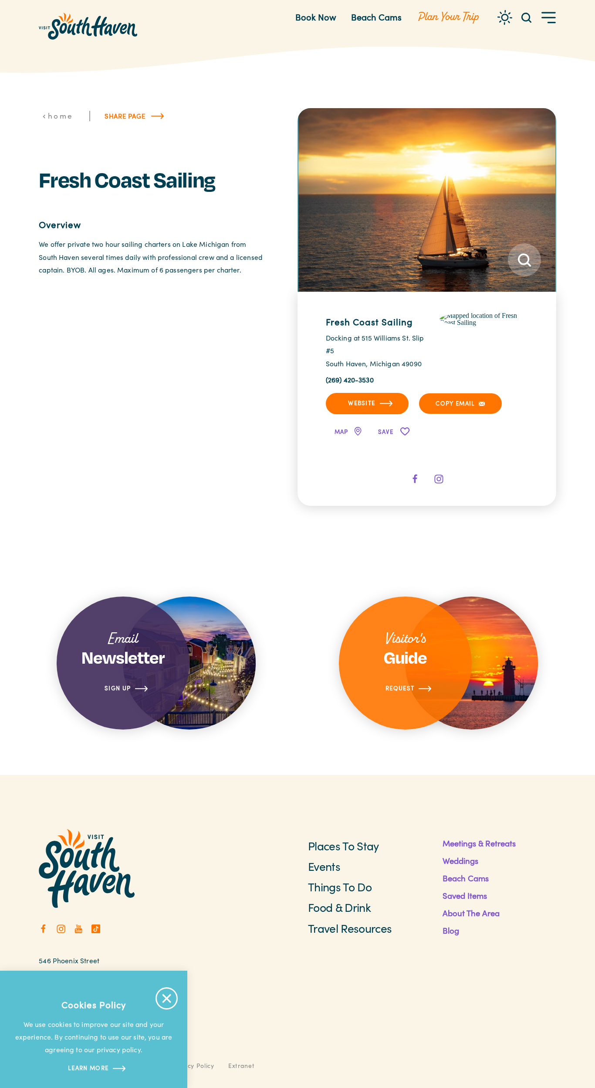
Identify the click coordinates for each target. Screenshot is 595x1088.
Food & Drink (339, 907)
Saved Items (465, 895)
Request (399, 688)
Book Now (315, 17)
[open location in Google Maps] (483, 318)
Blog (451, 930)
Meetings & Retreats (479, 843)
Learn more (88, 1068)
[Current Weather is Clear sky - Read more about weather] (504, 17)
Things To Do (340, 886)
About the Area (471, 912)
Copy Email (455, 403)
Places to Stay (343, 845)
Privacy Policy (193, 1065)
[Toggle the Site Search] (526, 16)
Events (324, 866)
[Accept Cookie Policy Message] (167, 998)
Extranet (241, 1065)
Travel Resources (350, 928)
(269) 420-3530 (350, 379)
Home (61, 115)
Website (361, 403)
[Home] (88, 26)
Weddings (460, 860)
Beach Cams (376, 17)
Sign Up (118, 688)
